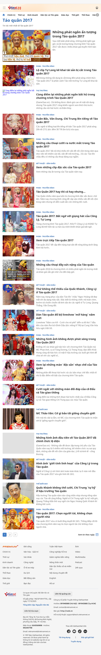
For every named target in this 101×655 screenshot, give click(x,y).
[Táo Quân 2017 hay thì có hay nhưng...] (18, 197)
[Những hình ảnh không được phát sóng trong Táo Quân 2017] (18, 344)
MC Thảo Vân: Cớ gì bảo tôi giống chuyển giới (65, 413)
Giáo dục (65, 15)
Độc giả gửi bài (87, 637)
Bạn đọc (27, 583)
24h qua (78, 567)
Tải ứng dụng (64, 637)
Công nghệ (28, 562)
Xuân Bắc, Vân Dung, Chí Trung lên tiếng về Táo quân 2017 (67, 120)
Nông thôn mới (56, 562)
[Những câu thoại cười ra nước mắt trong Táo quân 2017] (18, 148)
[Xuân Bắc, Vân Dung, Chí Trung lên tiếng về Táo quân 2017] (18, 124)
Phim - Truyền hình (45, 66)
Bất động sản (29, 578)
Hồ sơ (51, 583)
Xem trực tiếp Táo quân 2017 (54, 240)
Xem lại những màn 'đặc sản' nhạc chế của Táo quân (66, 366)
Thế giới (75, 15)
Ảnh (77, 546)
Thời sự (21, 15)
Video (77, 552)
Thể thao (86, 15)
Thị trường (41, 90)
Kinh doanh (32, 15)
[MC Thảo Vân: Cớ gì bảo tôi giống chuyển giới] (18, 418)
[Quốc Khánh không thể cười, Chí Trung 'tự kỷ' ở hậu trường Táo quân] (18, 493)
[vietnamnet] (14, 9)
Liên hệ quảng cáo (63, 594)
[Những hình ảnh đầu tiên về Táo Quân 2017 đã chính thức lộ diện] (18, 443)
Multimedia (80, 557)
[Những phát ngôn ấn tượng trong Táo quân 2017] (26, 46)
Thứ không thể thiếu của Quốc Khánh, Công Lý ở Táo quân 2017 (66, 290)
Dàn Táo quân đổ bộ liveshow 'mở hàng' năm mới (65, 316)
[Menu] (4, 7)
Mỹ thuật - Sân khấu (45, 163)
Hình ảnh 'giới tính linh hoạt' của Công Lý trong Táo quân (67, 465)
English (52, 578)
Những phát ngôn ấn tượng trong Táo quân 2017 (74, 34)
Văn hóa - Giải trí (31, 552)
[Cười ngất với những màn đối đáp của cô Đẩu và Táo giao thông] (18, 394)
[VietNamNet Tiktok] (80, 632)
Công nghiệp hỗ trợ (58, 552)
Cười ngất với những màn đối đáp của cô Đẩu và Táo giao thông (65, 390)
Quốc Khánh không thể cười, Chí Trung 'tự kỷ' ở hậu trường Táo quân (66, 489)
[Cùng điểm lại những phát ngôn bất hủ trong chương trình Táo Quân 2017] (18, 100)
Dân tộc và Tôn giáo (50, 15)
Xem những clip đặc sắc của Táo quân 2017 (63, 167)
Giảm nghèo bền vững (59, 557)
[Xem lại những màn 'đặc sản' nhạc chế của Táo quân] (18, 370)
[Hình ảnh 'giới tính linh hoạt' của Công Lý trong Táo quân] (18, 468)
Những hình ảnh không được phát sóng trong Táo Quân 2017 (66, 340)
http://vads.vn (66, 611)
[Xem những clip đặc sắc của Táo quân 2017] (18, 172)
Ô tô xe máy (29, 567)
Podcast (78, 562)
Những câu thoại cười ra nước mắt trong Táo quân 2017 (65, 144)
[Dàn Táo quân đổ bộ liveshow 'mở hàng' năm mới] (18, 320)
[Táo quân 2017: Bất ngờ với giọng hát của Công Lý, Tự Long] (18, 221)
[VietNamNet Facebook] (68, 632)
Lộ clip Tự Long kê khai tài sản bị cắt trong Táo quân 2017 (66, 71)
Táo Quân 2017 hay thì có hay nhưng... (60, 191)
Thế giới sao (42, 409)
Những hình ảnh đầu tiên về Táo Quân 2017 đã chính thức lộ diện (66, 439)
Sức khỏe (28, 557)
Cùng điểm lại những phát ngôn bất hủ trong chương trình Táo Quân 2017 (65, 96)
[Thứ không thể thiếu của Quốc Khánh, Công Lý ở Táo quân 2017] (18, 294)
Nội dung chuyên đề (58, 573)
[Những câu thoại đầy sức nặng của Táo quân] (18, 270)
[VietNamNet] (4, 15)
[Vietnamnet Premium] (10, 547)
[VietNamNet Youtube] (74, 632)
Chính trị (11, 15)
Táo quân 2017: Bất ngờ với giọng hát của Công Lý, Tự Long (66, 217)
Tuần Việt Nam (55, 546)
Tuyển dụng (76, 641)
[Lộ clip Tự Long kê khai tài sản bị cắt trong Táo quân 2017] (18, 75)
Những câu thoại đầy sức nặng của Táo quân (65, 264)
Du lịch (27, 573)
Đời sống (28, 546)
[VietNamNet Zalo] (85, 632)
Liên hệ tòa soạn (31, 611)
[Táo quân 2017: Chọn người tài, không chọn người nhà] (18, 518)
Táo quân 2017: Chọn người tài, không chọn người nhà (64, 515)
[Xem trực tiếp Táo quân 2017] (18, 245)
